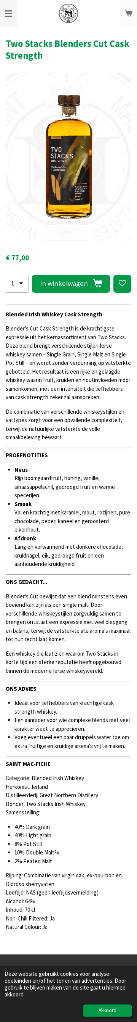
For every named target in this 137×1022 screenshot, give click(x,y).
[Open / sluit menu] (8, 13)
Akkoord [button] (107, 1010)
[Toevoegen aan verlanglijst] (122, 284)
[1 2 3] (17, 284)
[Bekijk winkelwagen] (128, 13)
